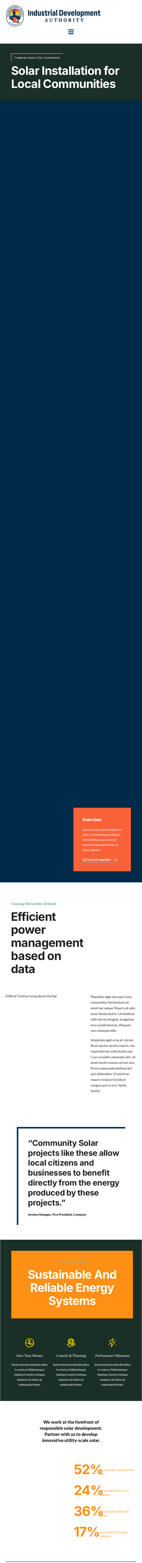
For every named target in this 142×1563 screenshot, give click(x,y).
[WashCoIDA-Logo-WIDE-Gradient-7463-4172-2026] (53, 7)
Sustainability (52, 57)
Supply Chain (35, 57)
